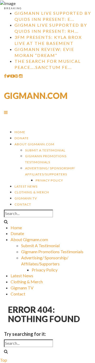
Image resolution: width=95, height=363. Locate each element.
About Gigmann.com (34, 144)
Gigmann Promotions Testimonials (52, 251)
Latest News (26, 186)
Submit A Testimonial (45, 150)
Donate (22, 138)
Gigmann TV (26, 198)
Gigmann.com (36, 95)
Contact (23, 204)
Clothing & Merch (32, 192)
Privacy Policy (49, 180)
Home (20, 132)
